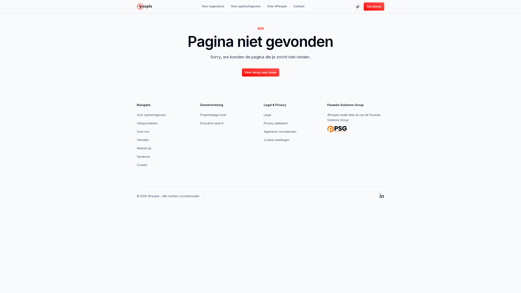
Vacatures (143, 156)
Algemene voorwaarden (280, 131)
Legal (267, 115)
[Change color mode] (358, 6)
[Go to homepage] (144, 6)
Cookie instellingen (276, 140)
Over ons (143, 131)
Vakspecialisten (147, 123)
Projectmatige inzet (213, 115)
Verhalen (143, 140)
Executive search (211, 123)
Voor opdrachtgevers (151, 115)
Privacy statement (276, 123)
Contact (142, 165)
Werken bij (144, 148)
